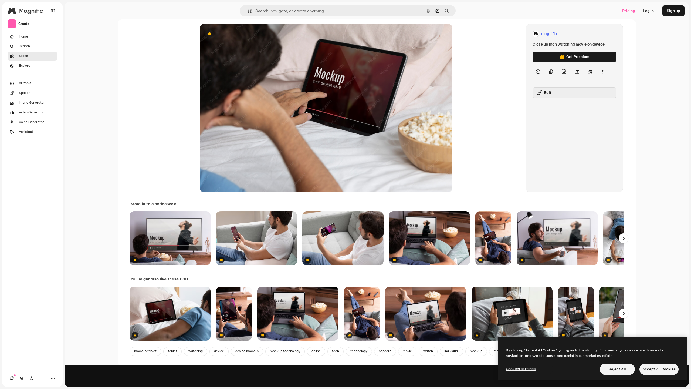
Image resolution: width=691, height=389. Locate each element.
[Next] (623, 238)
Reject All (617, 369)
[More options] (602, 71)
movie (407, 351)
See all (173, 204)
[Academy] (21, 378)
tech (335, 351)
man (497, 351)
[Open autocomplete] (247, 11)
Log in (648, 10)
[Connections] (12, 378)
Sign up (673, 10)
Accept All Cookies (659, 369)
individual (451, 351)
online (316, 351)
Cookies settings (521, 369)
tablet (172, 351)
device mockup (247, 351)
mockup (476, 351)
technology (358, 351)
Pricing (628, 10)
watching (195, 351)
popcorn (385, 351)
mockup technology (285, 351)
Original (234, 33)
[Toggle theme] (31, 378)
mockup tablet (145, 351)
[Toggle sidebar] (53, 10)
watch (428, 351)
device (219, 351)
